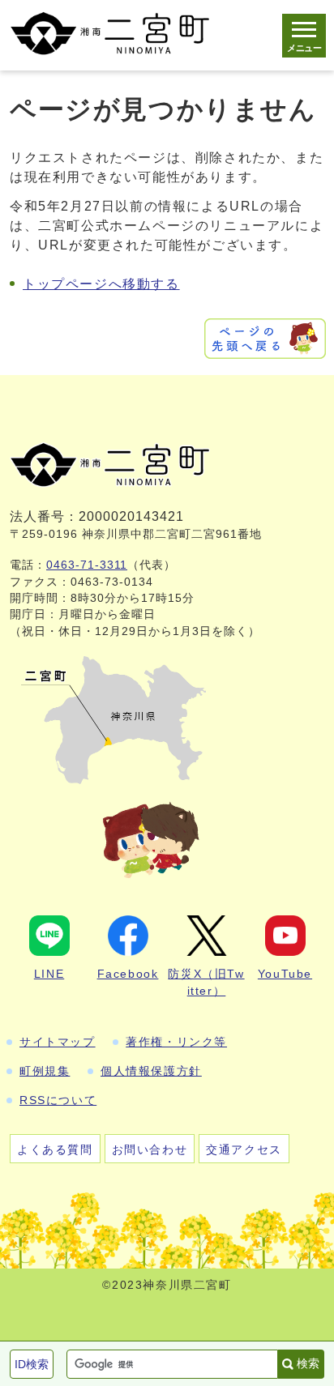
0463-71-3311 (86, 565)
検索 (308, 1363)
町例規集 (44, 1070)
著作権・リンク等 (176, 1041)
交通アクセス (244, 1149)
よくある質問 (55, 1149)
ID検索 (32, 1364)
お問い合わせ (150, 1149)
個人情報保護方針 (151, 1070)
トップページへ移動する (101, 284)
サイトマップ (57, 1041)
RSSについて (57, 1100)
